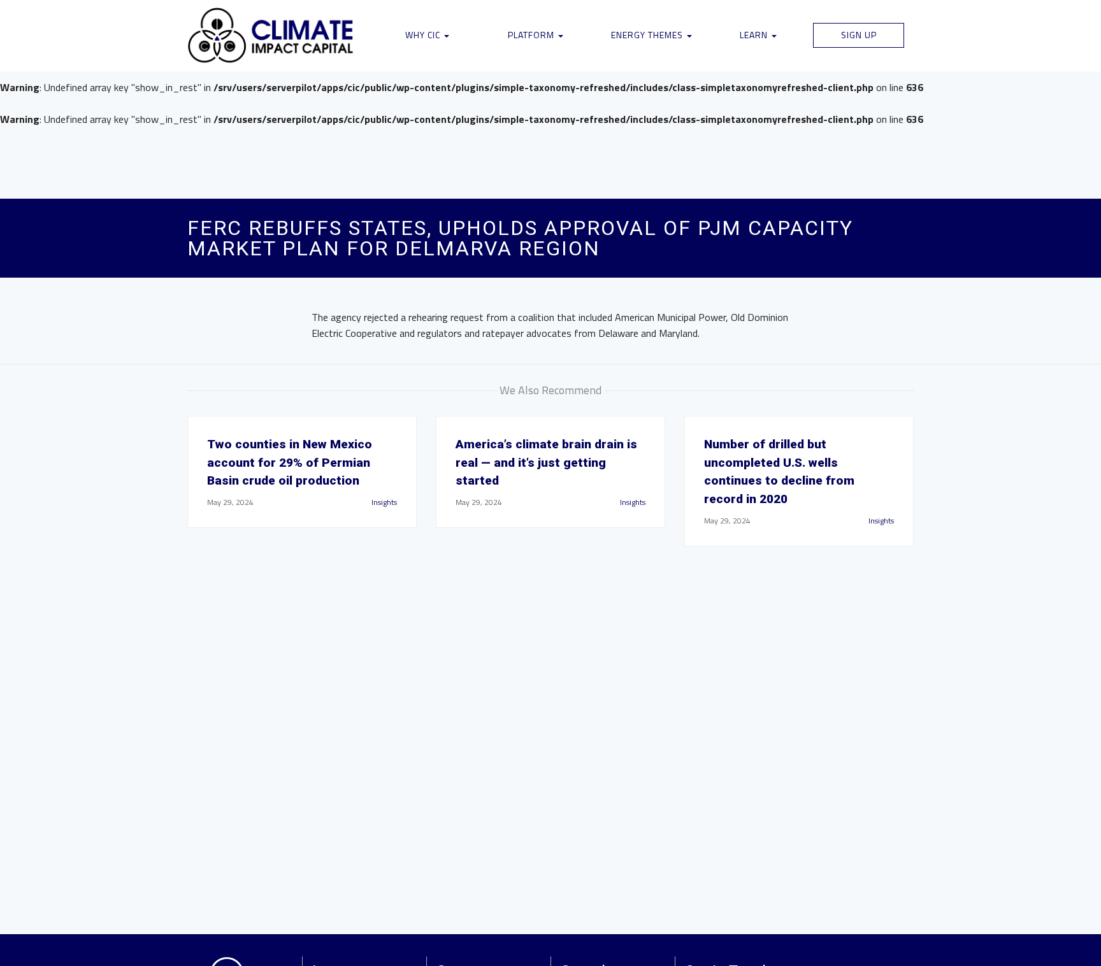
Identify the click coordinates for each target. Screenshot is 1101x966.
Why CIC (424, 34)
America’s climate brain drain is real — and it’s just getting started (546, 462)
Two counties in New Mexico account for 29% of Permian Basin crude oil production (289, 462)
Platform (532, 34)
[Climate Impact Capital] (271, 35)
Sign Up (859, 34)
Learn (755, 34)
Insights (384, 502)
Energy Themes (648, 34)
